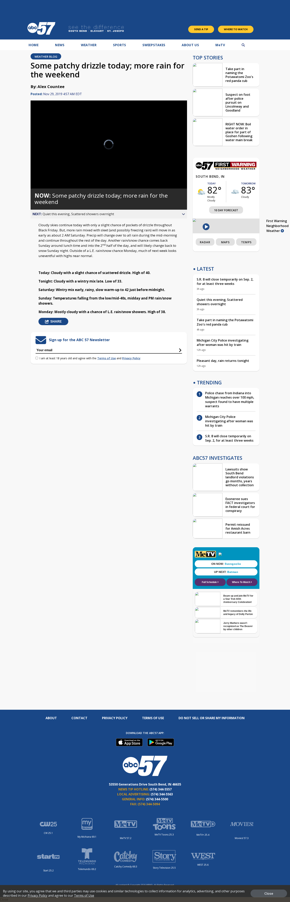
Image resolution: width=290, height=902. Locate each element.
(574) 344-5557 (161, 789)
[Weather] (226, 168)
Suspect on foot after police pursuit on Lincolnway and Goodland (237, 102)
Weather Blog (46, 56)
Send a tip (201, 29)
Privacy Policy (131, 358)
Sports (119, 45)
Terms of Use (106, 358)
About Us (190, 45)
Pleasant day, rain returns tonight (223, 361)
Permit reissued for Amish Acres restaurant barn (237, 528)
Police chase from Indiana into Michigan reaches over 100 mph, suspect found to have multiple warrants (229, 399)
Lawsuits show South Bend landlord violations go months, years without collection (239, 477)
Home (34, 45)
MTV (220, 45)
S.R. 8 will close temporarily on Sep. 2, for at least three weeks (225, 281)
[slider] (44, 171)
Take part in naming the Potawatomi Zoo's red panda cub (239, 75)
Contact (79, 718)
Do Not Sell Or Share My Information (212, 718)
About (51, 718)
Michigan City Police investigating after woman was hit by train (222, 342)
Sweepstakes (153, 45)
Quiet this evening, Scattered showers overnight (220, 302)
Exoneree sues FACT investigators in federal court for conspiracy (240, 505)
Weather (89, 45)
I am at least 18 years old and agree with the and (89, 358)
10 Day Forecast (226, 210)
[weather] (201, 192)
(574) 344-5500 (157, 799)
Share (56, 321)
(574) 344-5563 (162, 794)
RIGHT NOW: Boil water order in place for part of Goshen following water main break (239, 132)
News (60, 45)
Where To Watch (236, 29)
